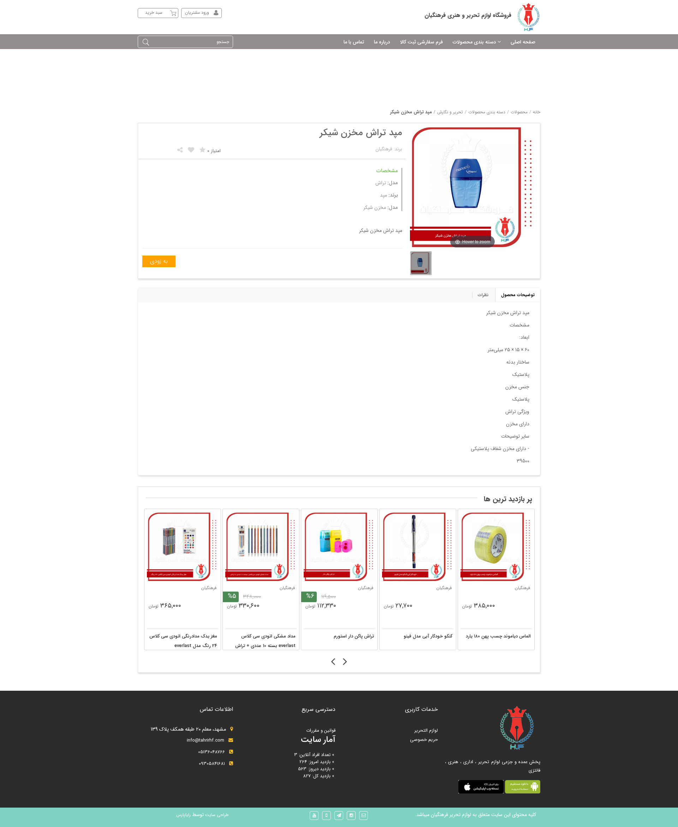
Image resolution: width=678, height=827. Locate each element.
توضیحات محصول (518, 295)
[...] (421, 263)
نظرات (483, 295)
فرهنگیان (208, 588)
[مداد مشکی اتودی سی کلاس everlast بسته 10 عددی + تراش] (261, 547)
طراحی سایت (216, 814)
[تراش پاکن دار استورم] (339, 547)
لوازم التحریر (426, 730)
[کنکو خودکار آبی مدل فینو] (417, 547)
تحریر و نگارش (450, 112)
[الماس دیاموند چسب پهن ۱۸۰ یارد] (496, 547)
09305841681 (212, 763)
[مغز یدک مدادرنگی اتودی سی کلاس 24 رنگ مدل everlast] (182, 547)
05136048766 (211, 752)
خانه (536, 112)
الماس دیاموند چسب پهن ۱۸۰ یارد (498, 636)
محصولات (519, 112)
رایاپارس (183, 814)
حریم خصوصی (424, 739)
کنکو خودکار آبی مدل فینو (428, 636)
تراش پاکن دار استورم (354, 636)
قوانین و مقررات (320, 730)
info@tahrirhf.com (205, 740)
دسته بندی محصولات (486, 112)
